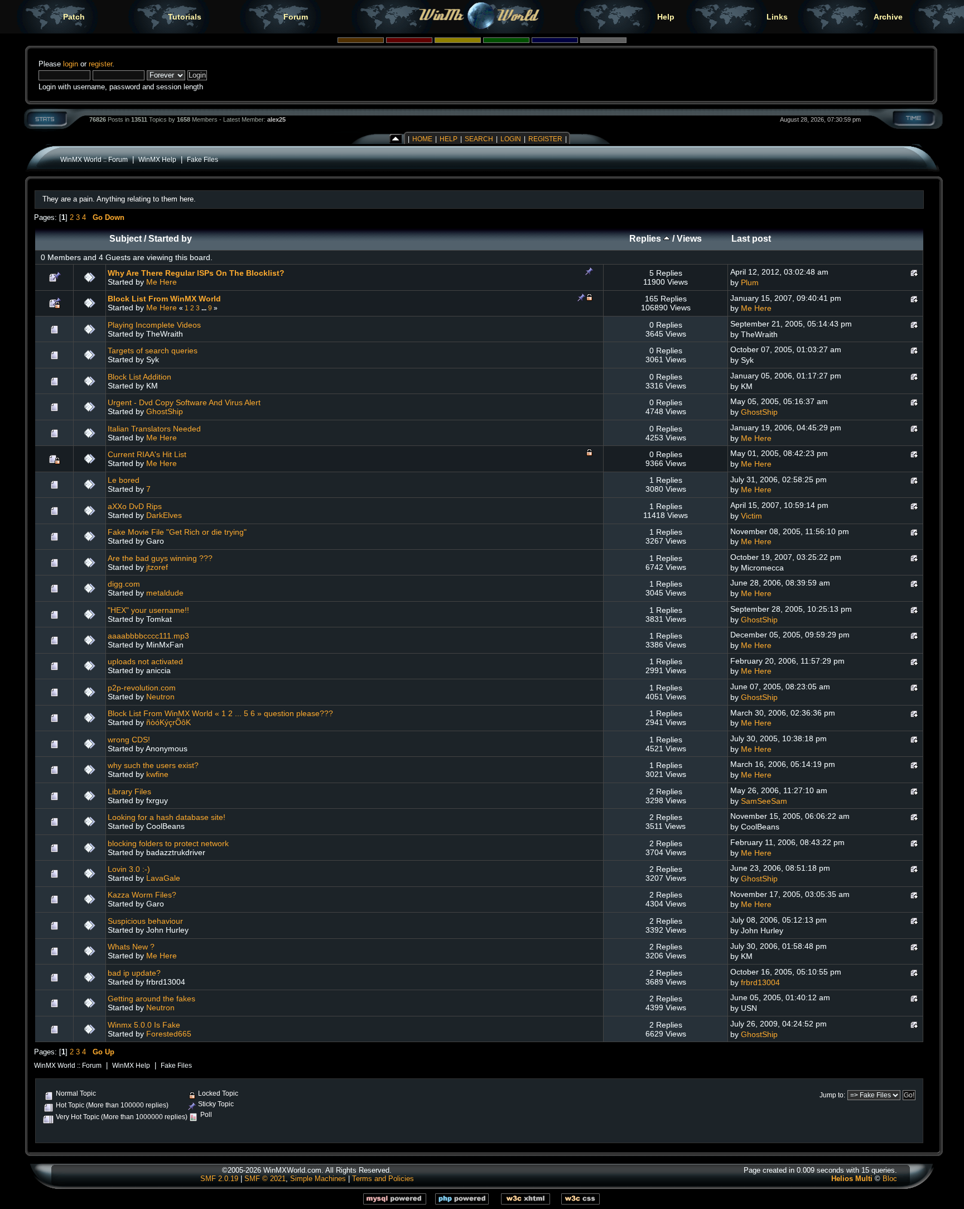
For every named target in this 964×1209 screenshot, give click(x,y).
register (100, 64)
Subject (125, 238)
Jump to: (832, 1095)
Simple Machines (318, 1178)
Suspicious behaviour (145, 921)
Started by (170, 238)
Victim (751, 515)
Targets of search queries (152, 350)
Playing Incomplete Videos (154, 324)
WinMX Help (157, 159)
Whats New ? (131, 946)
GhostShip (164, 411)
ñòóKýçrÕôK (168, 722)
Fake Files (202, 159)
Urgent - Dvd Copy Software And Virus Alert (184, 402)
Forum (295, 16)
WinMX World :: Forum (94, 159)
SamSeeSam (764, 801)
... (204, 308)
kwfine (157, 774)
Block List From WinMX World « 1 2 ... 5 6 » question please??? (220, 713)
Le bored (123, 480)
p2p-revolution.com (142, 687)
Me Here (161, 281)
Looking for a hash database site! (166, 817)
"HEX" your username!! (148, 610)
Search (479, 139)
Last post (751, 238)
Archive (888, 16)
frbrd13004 (760, 982)
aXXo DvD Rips (135, 506)
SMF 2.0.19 (219, 1178)
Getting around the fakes (151, 998)
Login (510, 139)
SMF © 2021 (265, 1178)
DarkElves (164, 515)
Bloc (890, 1178)
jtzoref (157, 567)
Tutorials (184, 16)
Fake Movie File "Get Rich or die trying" (177, 531)
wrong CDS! (129, 739)
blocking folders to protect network (168, 843)
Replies (646, 238)
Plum (750, 282)
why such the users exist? (153, 765)
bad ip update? (134, 972)
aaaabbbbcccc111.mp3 (148, 635)
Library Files (129, 791)
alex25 (276, 119)
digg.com (124, 583)
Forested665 (168, 1033)
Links (777, 16)
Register (545, 139)
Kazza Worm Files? (142, 894)
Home (422, 139)
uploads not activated (145, 661)
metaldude (165, 592)
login (70, 64)
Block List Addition (139, 376)
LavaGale (163, 878)
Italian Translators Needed (154, 428)
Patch (74, 16)
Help (665, 16)
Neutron (160, 696)
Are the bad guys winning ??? (160, 558)
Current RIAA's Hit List (147, 454)
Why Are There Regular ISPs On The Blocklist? (196, 272)
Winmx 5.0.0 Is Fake (144, 1024)
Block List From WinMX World (164, 298)
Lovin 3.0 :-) (129, 869)
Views (689, 238)
